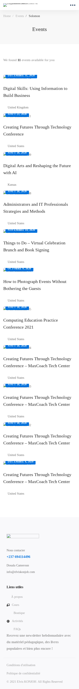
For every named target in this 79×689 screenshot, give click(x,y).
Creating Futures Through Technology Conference (37, 130)
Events (20, 16)
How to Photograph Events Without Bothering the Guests (34, 285)
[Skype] (13, 582)
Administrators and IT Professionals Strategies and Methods (35, 208)
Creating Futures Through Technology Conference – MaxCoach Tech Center (37, 362)
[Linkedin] (27, 582)
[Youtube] (20, 582)
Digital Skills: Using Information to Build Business (35, 92)
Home (7, 16)
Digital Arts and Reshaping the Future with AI (37, 169)
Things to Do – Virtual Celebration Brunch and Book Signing (34, 246)
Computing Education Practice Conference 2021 (30, 323)
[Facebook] (6, 582)
